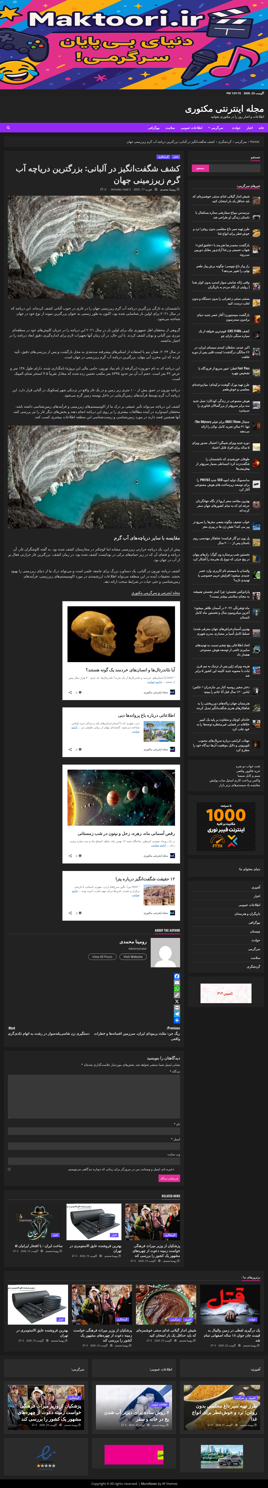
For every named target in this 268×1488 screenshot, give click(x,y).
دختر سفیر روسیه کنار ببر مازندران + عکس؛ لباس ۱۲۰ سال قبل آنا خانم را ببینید (221, 689)
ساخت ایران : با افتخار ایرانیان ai (39, 1245)
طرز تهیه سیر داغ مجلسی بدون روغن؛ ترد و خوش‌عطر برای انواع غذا (221, 231)
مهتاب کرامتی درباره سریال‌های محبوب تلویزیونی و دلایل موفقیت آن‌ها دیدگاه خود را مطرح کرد (221, 745)
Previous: (137, 1033)
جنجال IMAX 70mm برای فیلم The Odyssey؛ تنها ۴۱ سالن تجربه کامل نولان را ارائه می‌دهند (222, 426)
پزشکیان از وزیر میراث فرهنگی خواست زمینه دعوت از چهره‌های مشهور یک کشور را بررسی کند (156, 1250)
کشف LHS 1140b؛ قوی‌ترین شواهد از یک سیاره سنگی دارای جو (224, 333)
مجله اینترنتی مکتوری (224, 107)
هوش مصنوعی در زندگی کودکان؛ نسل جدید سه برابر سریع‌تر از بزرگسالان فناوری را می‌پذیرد (221, 405)
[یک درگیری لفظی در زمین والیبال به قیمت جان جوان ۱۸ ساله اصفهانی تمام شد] (230, 1305)
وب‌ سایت (173, 1154)
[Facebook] (94, 976)
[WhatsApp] (94, 989)
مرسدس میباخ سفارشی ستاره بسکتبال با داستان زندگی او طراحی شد (222, 214)
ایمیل (175, 1139)
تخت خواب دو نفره (248, 766)
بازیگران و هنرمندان (247, 913)
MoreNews (149, 1484)
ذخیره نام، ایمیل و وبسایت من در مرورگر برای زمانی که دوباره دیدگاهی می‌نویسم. (121, 1169)
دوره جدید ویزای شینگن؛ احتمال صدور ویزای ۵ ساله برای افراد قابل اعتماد (221, 445)
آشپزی (256, 887)
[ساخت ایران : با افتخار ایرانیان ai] (35, 1222)
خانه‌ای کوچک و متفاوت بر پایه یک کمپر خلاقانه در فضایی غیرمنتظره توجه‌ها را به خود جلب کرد (223, 724)
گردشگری (164, 156)
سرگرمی (217, 127)
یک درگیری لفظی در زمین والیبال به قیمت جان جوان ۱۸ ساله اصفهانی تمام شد (232, 1334)
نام (177, 1124)
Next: (48, 1030)
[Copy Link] (94, 995)
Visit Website (133, 957)
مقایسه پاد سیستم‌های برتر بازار (239, 785)
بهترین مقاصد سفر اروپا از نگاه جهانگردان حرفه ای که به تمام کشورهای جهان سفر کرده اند (223, 505)
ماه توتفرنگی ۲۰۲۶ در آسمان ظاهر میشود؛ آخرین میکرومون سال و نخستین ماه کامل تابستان (222, 612)
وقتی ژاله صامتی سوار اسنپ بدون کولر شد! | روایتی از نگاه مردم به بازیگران (221, 284)
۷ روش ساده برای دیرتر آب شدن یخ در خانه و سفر (136, 1415)
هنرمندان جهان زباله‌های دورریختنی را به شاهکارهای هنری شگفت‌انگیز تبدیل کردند (223, 705)
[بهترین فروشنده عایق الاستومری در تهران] (94, 1222)
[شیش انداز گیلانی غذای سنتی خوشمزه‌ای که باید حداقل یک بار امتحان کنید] (166, 1305)
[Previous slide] (186, 1387)
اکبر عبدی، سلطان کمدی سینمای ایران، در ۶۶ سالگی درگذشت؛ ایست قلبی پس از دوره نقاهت (221, 352)
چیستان (255, 931)
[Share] (94, 1020)
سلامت (170, 127)
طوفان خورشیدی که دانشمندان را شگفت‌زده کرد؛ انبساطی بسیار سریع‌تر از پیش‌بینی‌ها (223, 463)
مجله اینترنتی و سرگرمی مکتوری (155, 592)
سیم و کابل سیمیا (249, 775)
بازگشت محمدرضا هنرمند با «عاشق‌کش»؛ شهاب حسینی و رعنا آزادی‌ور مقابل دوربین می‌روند (222, 250)
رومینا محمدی (168, 189)
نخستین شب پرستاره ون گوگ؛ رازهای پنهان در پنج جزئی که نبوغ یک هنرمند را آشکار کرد (221, 556)
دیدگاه (175, 1071)
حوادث (236, 127)
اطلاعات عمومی (191, 127)
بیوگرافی (154, 127)
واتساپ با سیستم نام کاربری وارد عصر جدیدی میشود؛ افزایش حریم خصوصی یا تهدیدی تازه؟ (224, 575)
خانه (261, 127)
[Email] (94, 982)
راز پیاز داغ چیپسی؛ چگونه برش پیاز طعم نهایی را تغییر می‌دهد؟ (223, 268)
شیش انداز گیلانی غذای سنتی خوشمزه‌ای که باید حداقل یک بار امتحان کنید (221, 198)
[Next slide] (191, 1387)
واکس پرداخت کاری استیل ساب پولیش (235, 780)
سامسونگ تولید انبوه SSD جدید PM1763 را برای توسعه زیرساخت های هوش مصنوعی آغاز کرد (222, 484)
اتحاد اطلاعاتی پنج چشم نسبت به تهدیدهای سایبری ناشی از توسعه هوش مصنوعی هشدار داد (222, 650)
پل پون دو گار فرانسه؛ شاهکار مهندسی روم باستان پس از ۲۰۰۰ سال (221, 540)
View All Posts (102, 957)
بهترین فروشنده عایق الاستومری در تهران (95, 1248)
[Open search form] (8, 127)
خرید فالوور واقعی (248, 771)
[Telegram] (94, 1014)
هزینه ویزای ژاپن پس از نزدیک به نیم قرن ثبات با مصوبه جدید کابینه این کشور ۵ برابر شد (222, 670)
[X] (94, 1001)
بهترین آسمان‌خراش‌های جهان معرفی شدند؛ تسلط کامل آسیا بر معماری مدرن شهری (221, 631)
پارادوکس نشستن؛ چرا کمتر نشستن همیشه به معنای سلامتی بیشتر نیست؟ (221, 593)
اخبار (249, 127)
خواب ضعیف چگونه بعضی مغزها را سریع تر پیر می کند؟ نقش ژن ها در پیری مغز (221, 524)
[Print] (94, 1008)
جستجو (255, 157)
